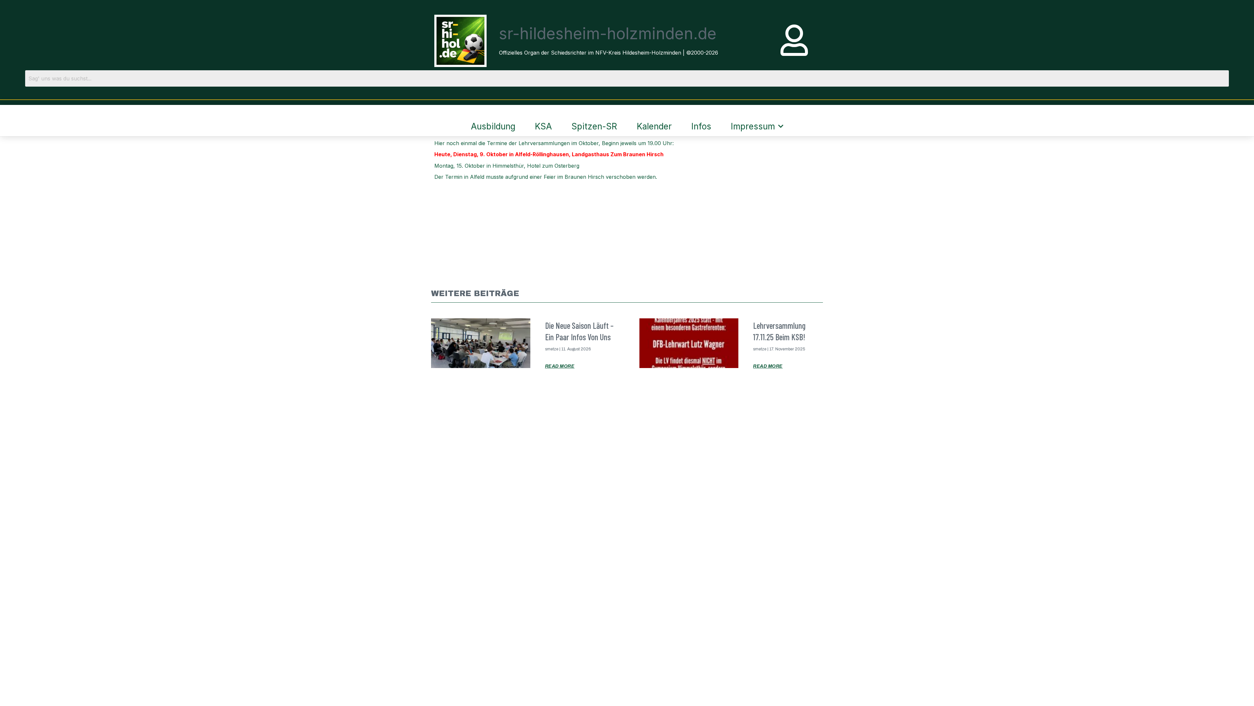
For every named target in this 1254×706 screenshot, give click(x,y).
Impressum (753, 126)
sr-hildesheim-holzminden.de (607, 33)
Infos (701, 126)
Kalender (654, 126)
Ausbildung (493, 126)
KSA (543, 126)
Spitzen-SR (594, 126)
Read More (560, 366)
